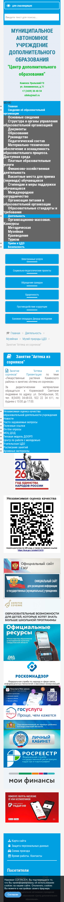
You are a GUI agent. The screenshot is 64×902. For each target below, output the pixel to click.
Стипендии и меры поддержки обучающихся (30, 186)
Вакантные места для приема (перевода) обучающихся (29, 178)
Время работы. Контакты (27, 856)
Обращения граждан (32, 282)
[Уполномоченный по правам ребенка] (32, 724)
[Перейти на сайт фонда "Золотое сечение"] (32, 611)
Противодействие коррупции (32, 306)
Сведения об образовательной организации (24, 111)
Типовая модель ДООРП (18, 436)
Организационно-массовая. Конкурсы (27, 222)
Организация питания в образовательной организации (27, 202)
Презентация (34, 374)
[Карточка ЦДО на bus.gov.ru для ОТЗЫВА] (32, 585)
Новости (9, 418)
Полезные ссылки (14, 425)
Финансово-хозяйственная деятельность (26, 170)
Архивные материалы (17, 451)
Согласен (13, 894)
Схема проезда (21, 851)
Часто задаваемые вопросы (21, 422)
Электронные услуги (32, 259)
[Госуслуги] (32, 712)
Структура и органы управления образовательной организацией (31, 123)
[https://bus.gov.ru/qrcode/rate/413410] (32, 524)
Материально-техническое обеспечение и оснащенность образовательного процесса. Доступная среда (26, 151)
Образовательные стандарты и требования (30, 210)
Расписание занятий (16, 447)
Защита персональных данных (30, 846)
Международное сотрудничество (19, 194)
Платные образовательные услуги (27, 163)
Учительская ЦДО (14, 443)
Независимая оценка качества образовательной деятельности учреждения (30, 413)
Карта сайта (19, 841)
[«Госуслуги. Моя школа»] (32, 695)
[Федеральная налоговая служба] (32, 739)
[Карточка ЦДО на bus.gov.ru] (32, 565)
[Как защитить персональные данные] (32, 673)
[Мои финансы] (32, 778)
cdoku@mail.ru (32, 95)
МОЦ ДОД (10, 433)
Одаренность (32, 294)
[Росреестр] (32, 758)
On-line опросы (12, 429)
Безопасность (16, 247)
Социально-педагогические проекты (32, 270)
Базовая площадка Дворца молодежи (32, 318)
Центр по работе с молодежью (22, 440)
